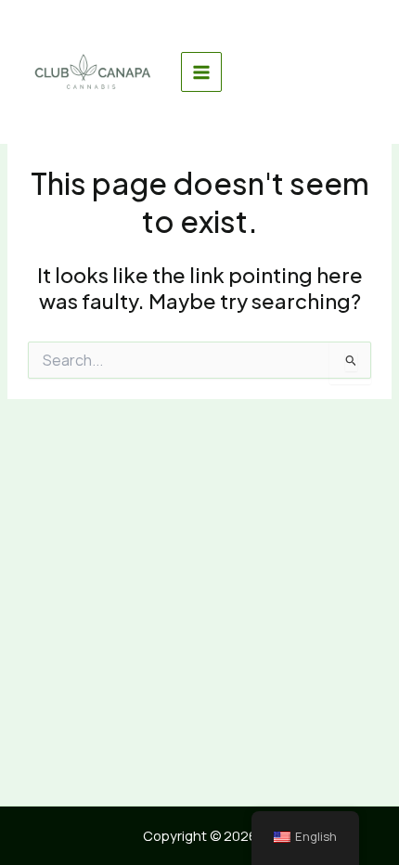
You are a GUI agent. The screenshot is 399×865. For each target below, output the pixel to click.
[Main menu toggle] (201, 72)
